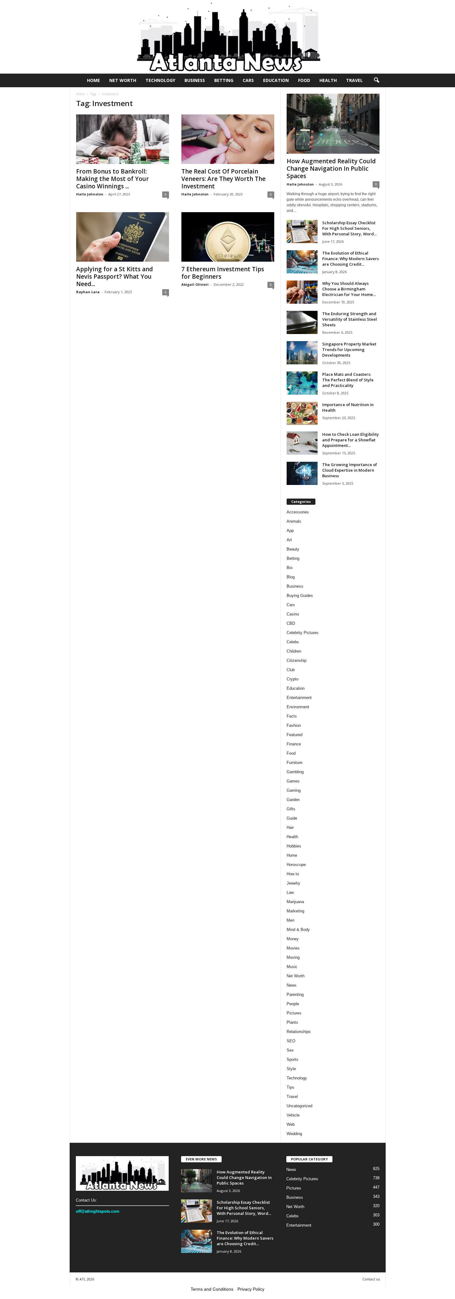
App (290, 530)
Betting (223, 80)
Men (290, 920)
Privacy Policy (250, 1289)
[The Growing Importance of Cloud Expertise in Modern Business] (302, 473)
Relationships (299, 1031)
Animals (294, 521)
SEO (291, 1041)
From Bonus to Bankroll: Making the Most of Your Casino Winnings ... (112, 178)
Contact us (371, 1279)
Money (293, 939)
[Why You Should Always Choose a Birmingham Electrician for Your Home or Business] (302, 292)
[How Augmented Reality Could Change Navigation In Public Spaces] (333, 124)
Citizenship (296, 660)
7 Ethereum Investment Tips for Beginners (222, 273)
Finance (294, 744)
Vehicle (293, 1115)
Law (290, 892)
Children (294, 651)
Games (293, 781)
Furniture (294, 762)
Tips (290, 1087)
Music (292, 966)
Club (291, 669)
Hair (290, 827)
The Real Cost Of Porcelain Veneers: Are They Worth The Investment (223, 178)
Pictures (294, 1013)
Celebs (293, 642)
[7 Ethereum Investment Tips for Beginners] (227, 237)
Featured (294, 734)
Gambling (295, 772)
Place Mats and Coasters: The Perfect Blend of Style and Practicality (348, 379)
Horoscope (296, 864)
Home (93, 80)
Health (328, 80)
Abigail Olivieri (195, 284)
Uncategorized (299, 1106)
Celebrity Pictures (302, 632)
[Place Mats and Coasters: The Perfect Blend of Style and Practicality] (302, 383)
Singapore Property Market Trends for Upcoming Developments (349, 349)
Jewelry (293, 883)
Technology (160, 80)
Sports (292, 1059)
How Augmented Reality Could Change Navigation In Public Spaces (331, 168)
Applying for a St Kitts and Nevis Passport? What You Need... (114, 276)
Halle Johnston (89, 194)
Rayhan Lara (88, 291)
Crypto (292, 679)
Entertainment (299, 697)
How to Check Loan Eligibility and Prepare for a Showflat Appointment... (350, 439)
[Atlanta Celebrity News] (227, 37)
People (293, 1003)
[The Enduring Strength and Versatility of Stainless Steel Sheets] (302, 322)
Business (194, 80)
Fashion (294, 725)
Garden (293, 799)
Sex (290, 1050)
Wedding (294, 1133)
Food (304, 80)
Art (289, 540)
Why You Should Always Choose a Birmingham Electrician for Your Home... (349, 289)
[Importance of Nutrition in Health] (302, 413)
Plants (292, 1022)
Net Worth (122, 80)
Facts (292, 716)
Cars (248, 80)
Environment (298, 707)
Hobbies (294, 846)
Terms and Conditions (212, 1289)
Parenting (295, 994)
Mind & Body (298, 929)
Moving (293, 957)
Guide (292, 818)
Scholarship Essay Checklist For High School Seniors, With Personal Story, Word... (349, 228)
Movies (293, 948)
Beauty (293, 549)
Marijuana (295, 901)
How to (293, 874)
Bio (289, 567)
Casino (293, 614)
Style (291, 1068)
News (292, 985)
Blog (291, 577)
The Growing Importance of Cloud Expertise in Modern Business (349, 470)
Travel (354, 80)
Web (291, 1124)
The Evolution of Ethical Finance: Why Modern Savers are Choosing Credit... (350, 258)
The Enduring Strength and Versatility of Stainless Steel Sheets (349, 319)
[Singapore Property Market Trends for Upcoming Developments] (302, 352)
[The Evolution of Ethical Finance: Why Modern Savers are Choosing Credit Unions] (302, 261)
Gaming (294, 790)
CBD (291, 623)
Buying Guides (300, 595)
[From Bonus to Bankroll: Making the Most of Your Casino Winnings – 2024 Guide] (122, 139)
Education (276, 80)
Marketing (295, 911)
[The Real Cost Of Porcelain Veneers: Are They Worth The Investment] (227, 139)
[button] (376, 80)
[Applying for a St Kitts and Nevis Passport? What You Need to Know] (122, 237)
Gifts (291, 809)
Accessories (298, 512)
